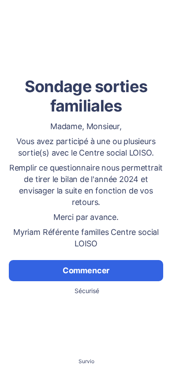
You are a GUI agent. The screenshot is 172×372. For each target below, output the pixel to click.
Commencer (86, 270)
